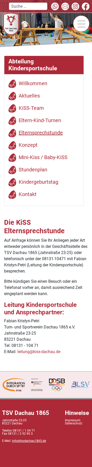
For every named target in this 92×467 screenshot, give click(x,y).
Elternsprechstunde (41, 133)
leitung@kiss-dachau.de (38, 351)
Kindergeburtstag (38, 182)
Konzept (28, 145)
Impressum (72, 420)
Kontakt (28, 194)
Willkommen (33, 83)
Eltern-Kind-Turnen (40, 120)
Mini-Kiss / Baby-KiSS (43, 157)
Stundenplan (33, 170)
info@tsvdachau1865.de (29, 441)
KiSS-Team (31, 108)
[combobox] (28, 6)
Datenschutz (73, 423)
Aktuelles (29, 96)
